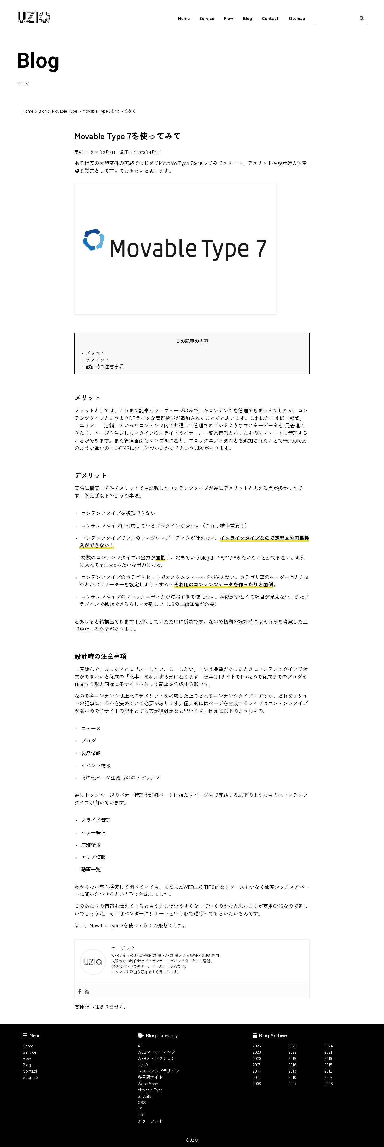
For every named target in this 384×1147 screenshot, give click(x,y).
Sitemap (296, 18)
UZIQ (33, 18)
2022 (292, 1052)
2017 (256, 1064)
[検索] (361, 18)
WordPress (148, 1083)
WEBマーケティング (157, 1052)
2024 (328, 1046)
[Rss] (87, 991)
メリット (95, 352)
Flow (228, 18)
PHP (142, 1114)
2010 (292, 1077)
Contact (270, 18)
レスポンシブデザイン (158, 1071)
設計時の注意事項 (105, 366)
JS (140, 1108)
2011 (256, 1077)
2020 (257, 1058)
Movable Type (64, 111)
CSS (142, 1102)
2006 (328, 1083)
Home (184, 18)
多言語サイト (150, 1077)
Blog (247, 18)
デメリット (97, 359)
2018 (328, 1058)
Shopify (145, 1096)
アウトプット (150, 1121)
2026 (257, 1046)
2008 (257, 1083)
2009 (328, 1077)
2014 (256, 1071)
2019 (292, 1058)
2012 (328, 1071)
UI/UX (143, 1064)
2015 (328, 1064)
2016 (292, 1064)
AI (139, 1046)
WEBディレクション (157, 1058)
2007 (292, 1083)
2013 (292, 1071)
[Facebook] (79, 991)
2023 (257, 1052)
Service (206, 18)
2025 (292, 1046)
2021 (328, 1052)
